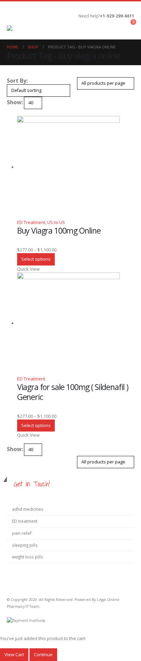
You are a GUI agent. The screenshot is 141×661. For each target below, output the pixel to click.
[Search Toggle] (68, 20)
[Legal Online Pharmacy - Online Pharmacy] (32, 29)
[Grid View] (9, 112)
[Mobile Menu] (13, 17)
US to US (56, 222)
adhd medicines (27, 509)
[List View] (15, 112)
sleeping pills (25, 545)
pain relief (21, 533)
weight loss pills (27, 556)
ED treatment (24, 521)
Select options (36, 259)
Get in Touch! (32, 483)
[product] (75, 167)
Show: (15, 102)
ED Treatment (31, 222)
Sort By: (17, 80)
